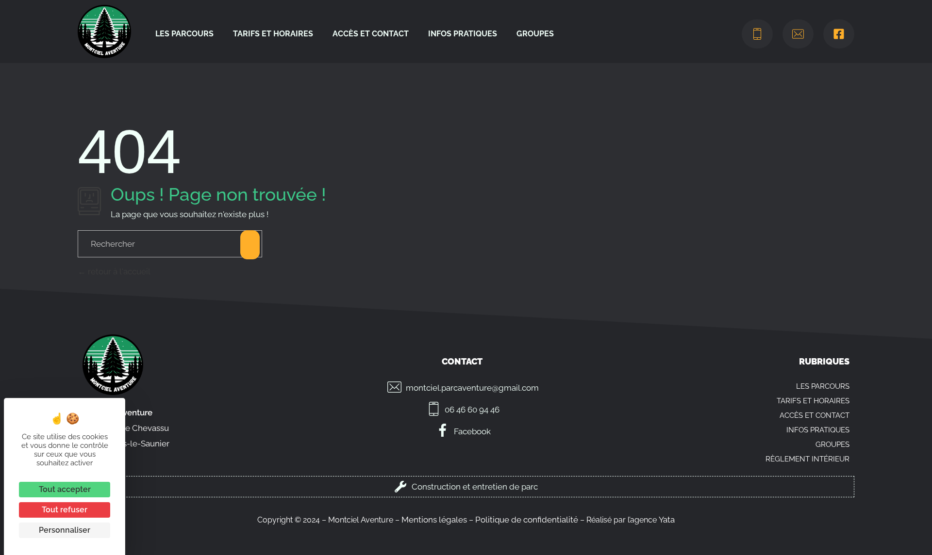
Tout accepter (65, 489)
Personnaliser (64, 530)
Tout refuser (64, 509)
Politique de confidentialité (526, 519)
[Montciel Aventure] (104, 31)
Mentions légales (434, 519)
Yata (667, 519)
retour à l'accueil (118, 271)
